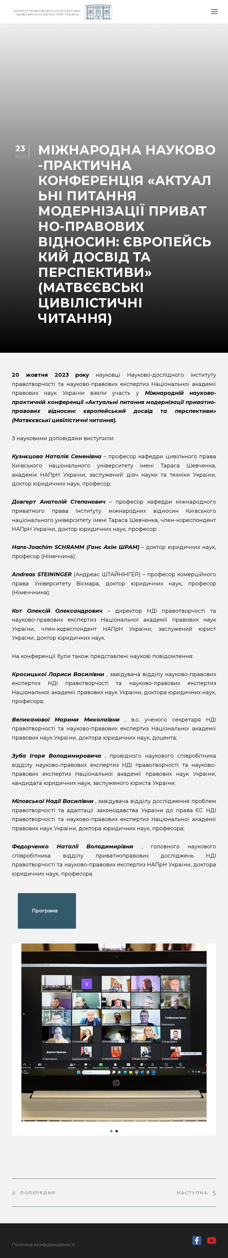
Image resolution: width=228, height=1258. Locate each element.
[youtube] (211, 1242)
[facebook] (196, 1242)
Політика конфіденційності (43, 1244)
